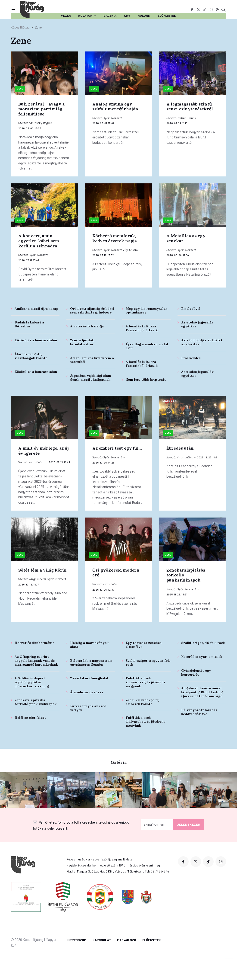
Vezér (66, 15)
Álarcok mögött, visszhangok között (31, 356)
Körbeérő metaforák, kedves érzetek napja (114, 238)
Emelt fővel (190, 309)
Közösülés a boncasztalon (36, 340)
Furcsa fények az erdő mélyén (88, 708)
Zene (20, 88)
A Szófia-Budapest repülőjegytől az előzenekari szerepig (32, 682)
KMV (127, 15)
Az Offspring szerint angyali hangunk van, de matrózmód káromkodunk (36, 661)
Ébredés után (180, 448)
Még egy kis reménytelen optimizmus (147, 311)
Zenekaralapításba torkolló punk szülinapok (35, 702)
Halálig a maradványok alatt (89, 645)
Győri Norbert (112, 118)
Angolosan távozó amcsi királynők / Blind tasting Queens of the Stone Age (202, 692)
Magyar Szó (126, 940)
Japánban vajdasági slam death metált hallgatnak (90, 378)
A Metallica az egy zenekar (185, 238)
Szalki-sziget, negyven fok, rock (148, 663)
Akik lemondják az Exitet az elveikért (201, 342)
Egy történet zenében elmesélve (144, 645)
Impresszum (76, 940)
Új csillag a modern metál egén (147, 346)
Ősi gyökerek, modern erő (116, 572)
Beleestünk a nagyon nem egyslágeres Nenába (91, 663)
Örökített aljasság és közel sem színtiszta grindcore (92, 311)
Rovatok (85, 15)
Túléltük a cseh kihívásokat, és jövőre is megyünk (145, 682)
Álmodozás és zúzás (86, 692)
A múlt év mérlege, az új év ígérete (43, 450)
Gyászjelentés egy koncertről (196, 672)
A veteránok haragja (87, 326)
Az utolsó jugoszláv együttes (197, 324)
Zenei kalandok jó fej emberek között (142, 702)
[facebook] (191, 9)
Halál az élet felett (30, 718)
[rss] (217, 9)
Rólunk (144, 15)
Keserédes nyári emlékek (201, 657)
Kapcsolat (102, 940)
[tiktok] (204, 9)
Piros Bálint (36, 462)
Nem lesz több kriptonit (146, 379)
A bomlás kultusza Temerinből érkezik (142, 328)
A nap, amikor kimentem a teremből (92, 360)
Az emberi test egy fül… (117, 448)
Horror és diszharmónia (34, 643)
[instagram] (211, 9)
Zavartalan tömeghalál (89, 678)
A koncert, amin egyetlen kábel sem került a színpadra (38, 240)
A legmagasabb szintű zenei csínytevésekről (189, 106)
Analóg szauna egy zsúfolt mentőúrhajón (115, 106)
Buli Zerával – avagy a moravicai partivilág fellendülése (41, 109)
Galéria (109, 15)
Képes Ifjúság (20, 27)
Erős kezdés (190, 358)
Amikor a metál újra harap (36, 309)
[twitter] (198, 9)
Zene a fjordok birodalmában (82, 342)
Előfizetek (167, 15)
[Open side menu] (13, 9)
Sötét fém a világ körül (42, 570)
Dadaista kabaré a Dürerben (29, 324)
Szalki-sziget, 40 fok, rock (203, 643)
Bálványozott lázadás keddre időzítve (199, 712)
